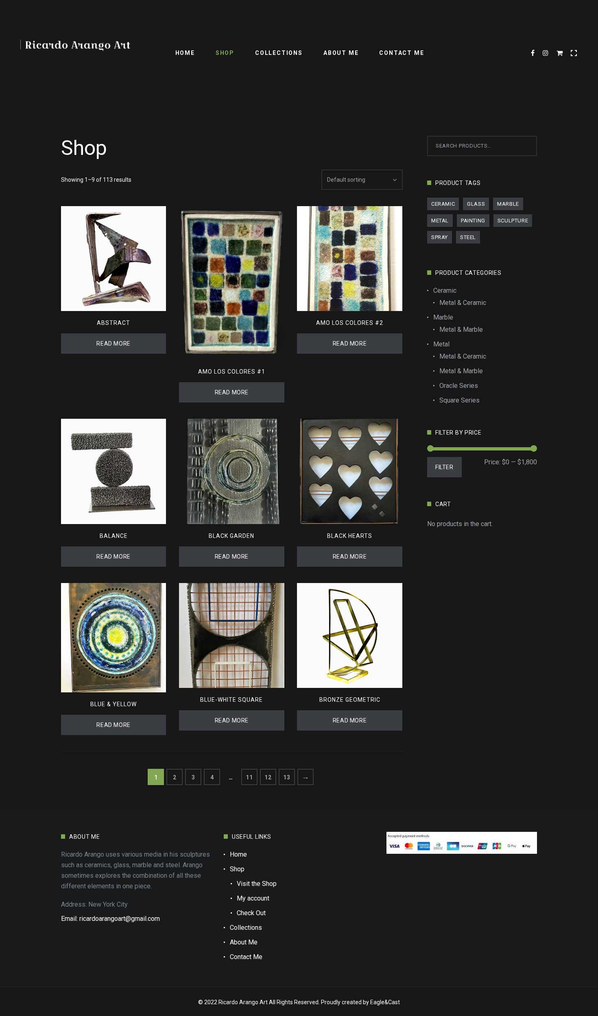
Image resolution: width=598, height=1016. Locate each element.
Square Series (459, 400)
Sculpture (513, 221)
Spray (439, 237)
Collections (279, 53)
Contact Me (401, 53)
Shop (225, 53)
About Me (340, 53)
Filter (444, 467)
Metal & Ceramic (462, 303)
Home (185, 53)
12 (267, 777)
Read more (113, 343)
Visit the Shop (257, 884)
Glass (476, 204)
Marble (508, 204)
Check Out (251, 913)
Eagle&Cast (385, 1002)
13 (286, 777)
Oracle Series (458, 385)
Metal (440, 221)
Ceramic (443, 204)
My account (253, 898)
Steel (468, 237)
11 (249, 777)
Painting (473, 221)
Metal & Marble (461, 329)
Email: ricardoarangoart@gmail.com (110, 918)
